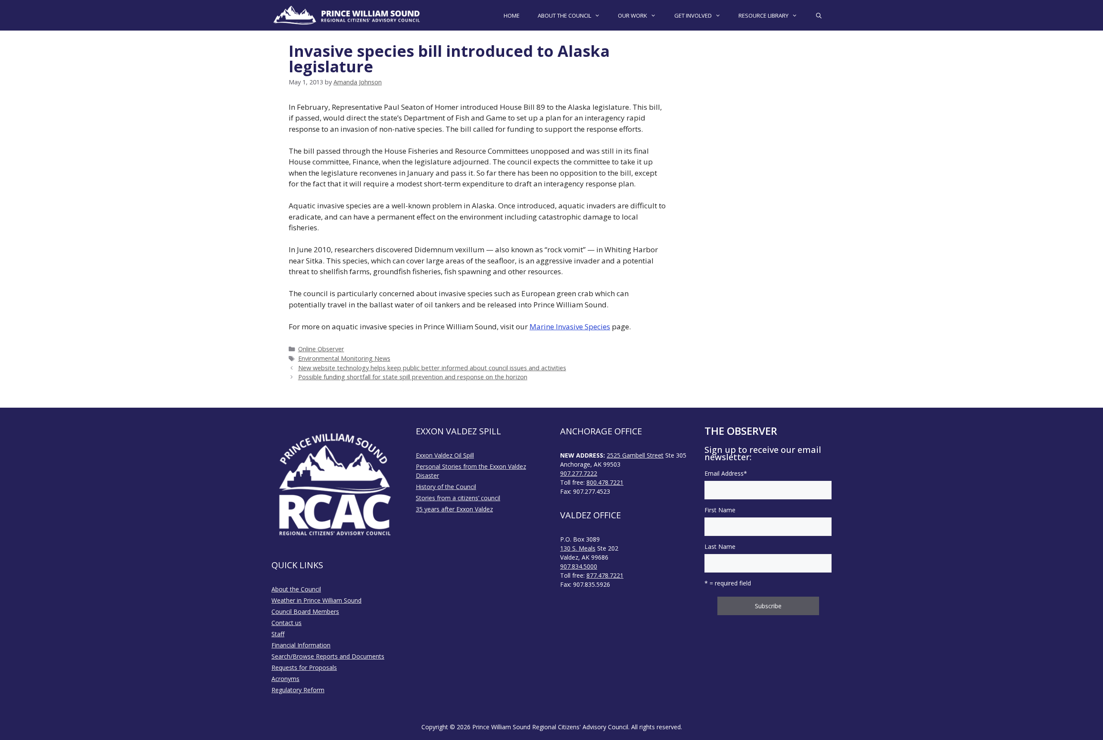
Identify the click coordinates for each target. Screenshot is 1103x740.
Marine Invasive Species (570, 326)
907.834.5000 (578, 566)
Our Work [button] (632, 15)
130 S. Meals (577, 548)
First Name (719, 510)
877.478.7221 (604, 575)
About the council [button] (564, 15)
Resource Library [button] (763, 15)
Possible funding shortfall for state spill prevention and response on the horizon (412, 377)
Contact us (286, 623)
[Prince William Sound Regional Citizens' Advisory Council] (347, 15)
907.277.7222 (578, 473)
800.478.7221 (604, 482)
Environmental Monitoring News (344, 358)
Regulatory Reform (297, 690)
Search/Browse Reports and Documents (327, 656)
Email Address (725, 473)
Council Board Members (305, 611)
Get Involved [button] (693, 15)
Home (512, 15)
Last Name (719, 546)
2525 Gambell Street (635, 455)
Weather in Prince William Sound (316, 600)
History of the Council (446, 487)
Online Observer (321, 349)
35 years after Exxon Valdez (454, 509)
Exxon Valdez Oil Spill (445, 455)
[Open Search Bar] (819, 15)
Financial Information (300, 645)
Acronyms (285, 679)
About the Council (296, 589)
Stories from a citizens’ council (458, 498)
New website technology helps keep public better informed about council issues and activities (432, 368)
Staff (277, 634)
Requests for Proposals (304, 667)
